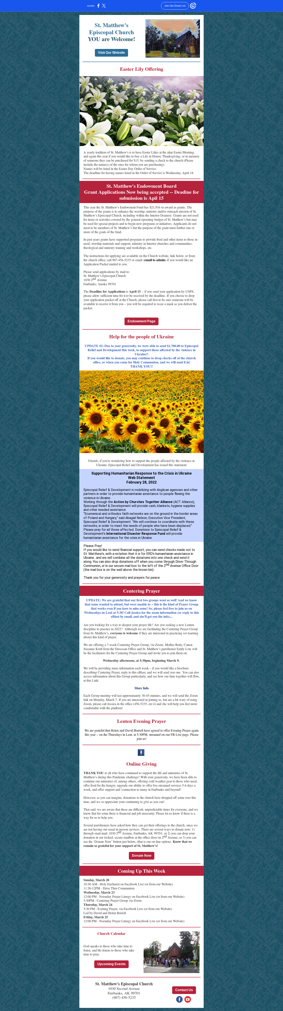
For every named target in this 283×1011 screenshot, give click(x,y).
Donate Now (141, 855)
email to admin (154, 259)
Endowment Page (141, 321)
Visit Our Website (111, 52)
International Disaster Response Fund (135, 534)
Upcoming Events (111, 964)
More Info (141, 688)
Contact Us (184, 990)
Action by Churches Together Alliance (143, 502)
